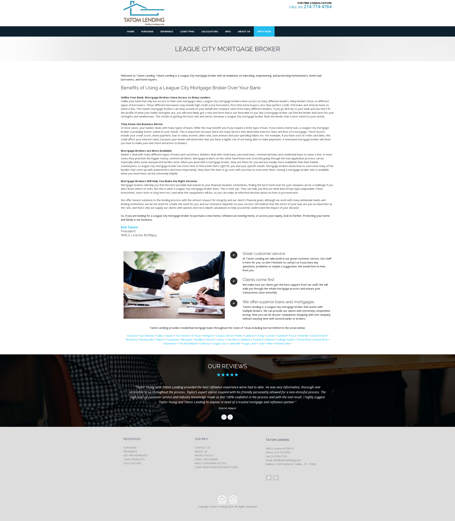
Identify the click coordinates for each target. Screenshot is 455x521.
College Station (286, 339)
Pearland (258, 339)
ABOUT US (201, 451)
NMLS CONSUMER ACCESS (210, 463)
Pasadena (172, 339)
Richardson (304, 339)
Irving (260, 335)
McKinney (131, 339)
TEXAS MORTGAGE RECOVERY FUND (216, 467)
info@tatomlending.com (287, 460)
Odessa (205, 343)
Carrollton (233, 339)
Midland (245, 339)
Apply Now (264, 31)
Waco (221, 339)
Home (130, 31)
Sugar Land (249, 343)
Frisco (292, 335)
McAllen (199, 339)
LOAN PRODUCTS (134, 459)
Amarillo (303, 335)
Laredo (270, 335)
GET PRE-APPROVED (136, 455)
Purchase (147, 31)
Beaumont (170, 343)
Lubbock (250, 335)
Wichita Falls (282, 343)
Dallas (160, 335)
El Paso (196, 335)
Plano (238, 335)
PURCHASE (130, 447)
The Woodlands (188, 343)
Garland (282, 335)
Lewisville (234, 343)
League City (219, 343)
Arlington (208, 335)
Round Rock (320, 339)
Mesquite (186, 339)
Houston (132, 335)
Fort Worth (182, 335)
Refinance (166, 31)
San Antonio (147, 335)
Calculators (209, 31)
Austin (169, 335)
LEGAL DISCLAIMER (206, 459)
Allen (270, 343)
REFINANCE (130, 451)
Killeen (160, 339)
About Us (244, 31)
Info (228, 31)
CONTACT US (202, 447)
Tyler (261, 343)
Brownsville (147, 339)
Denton (210, 339)
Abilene (270, 339)
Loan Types (187, 31)
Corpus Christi (224, 335)
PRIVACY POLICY (204, 455)
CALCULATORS (132, 463)
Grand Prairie (319, 335)
